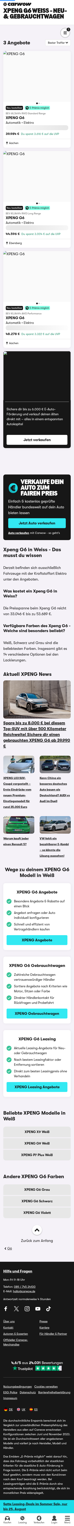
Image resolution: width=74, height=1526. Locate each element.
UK (23, 1409)
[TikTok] (48, 1310)
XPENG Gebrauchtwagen (37, 1013)
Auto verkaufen (18, 533)
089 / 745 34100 (25, 1286)
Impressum (10, 1398)
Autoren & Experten (15, 1333)
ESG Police (10, 1392)
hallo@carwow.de (24, 1291)
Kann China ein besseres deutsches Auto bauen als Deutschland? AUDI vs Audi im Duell (55, 789)
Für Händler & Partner (53, 1333)
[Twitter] (17, 1310)
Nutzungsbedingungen (17, 1386)
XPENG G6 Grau (37, 1190)
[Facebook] (6, 1310)
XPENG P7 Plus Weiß (37, 1155)
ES (36, 1409)
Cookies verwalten (46, 1386)
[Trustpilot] (37, 1368)
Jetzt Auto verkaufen (37, 523)
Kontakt (8, 1327)
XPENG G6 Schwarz (37, 1201)
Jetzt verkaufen (37, 440)
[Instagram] (27, 1310)
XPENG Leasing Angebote (37, 1087)
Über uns (9, 1321)
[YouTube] (38, 1310)
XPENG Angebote (37, 940)
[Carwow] (17, 4)
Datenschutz (28, 1392)
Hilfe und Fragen (17, 1271)
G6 (9, 1248)
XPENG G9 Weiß (37, 1143)
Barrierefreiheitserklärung (54, 1392)
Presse (43, 1321)
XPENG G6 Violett (37, 1213)
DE (11, 1409)
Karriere (44, 1327)
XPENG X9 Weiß (37, 1132)
